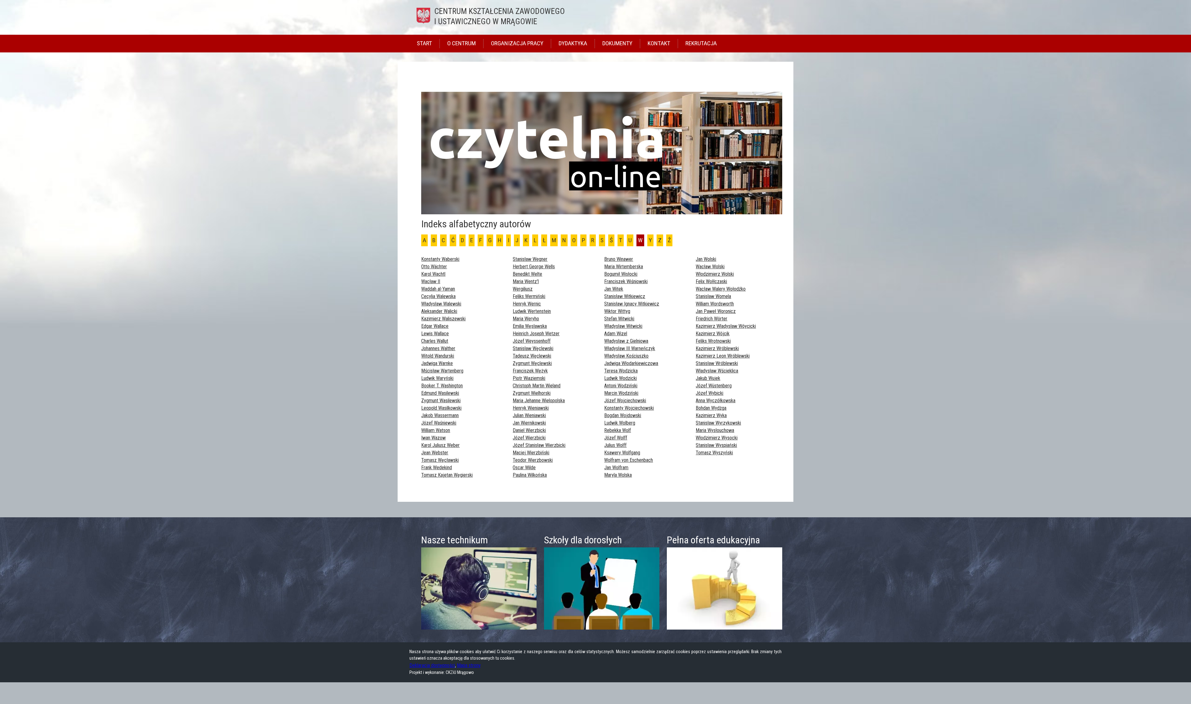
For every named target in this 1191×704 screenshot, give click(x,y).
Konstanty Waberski (440, 259)
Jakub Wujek (708, 378)
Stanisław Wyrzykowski (718, 423)
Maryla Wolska (618, 475)
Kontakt (659, 43)
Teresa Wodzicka (621, 371)
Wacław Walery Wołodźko (721, 289)
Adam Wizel (615, 333)
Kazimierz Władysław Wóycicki (726, 326)
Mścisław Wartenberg (442, 371)
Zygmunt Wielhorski (532, 393)
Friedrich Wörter (711, 319)
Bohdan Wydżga (711, 408)
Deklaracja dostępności (432, 665)
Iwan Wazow (433, 438)
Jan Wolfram (616, 467)
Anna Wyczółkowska (715, 400)
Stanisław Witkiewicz (624, 296)
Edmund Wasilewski (440, 393)
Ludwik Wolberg (619, 423)
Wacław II (430, 281)
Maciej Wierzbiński (531, 453)
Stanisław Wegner (530, 259)
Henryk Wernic (527, 304)
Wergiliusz (523, 289)
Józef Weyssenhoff (532, 341)
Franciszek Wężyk (530, 371)
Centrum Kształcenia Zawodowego (499, 16)
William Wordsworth (715, 304)
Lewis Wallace (435, 333)
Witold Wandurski (437, 356)
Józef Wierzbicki (529, 438)
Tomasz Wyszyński (714, 453)
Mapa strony (469, 665)
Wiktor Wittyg (617, 311)
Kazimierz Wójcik (712, 333)
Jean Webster (434, 453)
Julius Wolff (615, 445)
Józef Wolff (615, 438)
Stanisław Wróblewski (717, 363)
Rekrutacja (701, 43)
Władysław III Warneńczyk (629, 348)
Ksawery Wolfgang (622, 453)
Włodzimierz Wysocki (717, 438)
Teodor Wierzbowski (533, 460)
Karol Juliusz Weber (440, 445)
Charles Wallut (434, 341)
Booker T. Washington (442, 386)
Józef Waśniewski (438, 423)
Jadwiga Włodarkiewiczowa (631, 363)
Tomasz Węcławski (440, 460)
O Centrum (461, 43)
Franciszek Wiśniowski (626, 281)
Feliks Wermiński (529, 296)
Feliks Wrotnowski (713, 341)
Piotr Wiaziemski (529, 378)
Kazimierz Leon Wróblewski (723, 356)
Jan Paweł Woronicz (716, 311)
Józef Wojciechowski (625, 400)
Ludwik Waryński (437, 378)
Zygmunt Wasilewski (441, 400)
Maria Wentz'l (526, 281)
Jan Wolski (706, 259)
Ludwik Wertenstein (532, 311)
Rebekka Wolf (617, 430)
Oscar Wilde (524, 467)
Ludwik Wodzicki (620, 378)
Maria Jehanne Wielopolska (539, 400)
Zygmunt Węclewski (532, 363)
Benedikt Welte (527, 274)
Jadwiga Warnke (437, 363)
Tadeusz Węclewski (532, 356)
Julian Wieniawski (529, 415)
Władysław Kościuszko (626, 356)
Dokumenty (617, 43)
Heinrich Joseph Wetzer (536, 333)
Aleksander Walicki (439, 311)
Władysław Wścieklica (717, 371)
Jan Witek (613, 289)
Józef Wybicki (709, 393)
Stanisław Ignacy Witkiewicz (631, 304)
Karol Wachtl (433, 274)
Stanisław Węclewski (533, 348)
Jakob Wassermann (440, 415)
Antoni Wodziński (620, 386)
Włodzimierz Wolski (715, 274)
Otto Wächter (434, 267)
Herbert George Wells (534, 267)
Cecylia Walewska (438, 296)
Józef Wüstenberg (714, 386)
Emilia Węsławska (530, 326)
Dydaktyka (573, 43)
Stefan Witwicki (619, 319)
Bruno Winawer (618, 259)
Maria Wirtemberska (623, 267)
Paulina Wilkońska (530, 475)
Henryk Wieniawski (531, 408)
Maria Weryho (526, 319)
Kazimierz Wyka (711, 415)
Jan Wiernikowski (529, 423)
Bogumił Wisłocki (620, 274)
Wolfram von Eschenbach (628, 460)
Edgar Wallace (434, 326)
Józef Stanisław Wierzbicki (539, 445)
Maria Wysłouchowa (715, 430)
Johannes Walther (438, 348)
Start (424, 43)
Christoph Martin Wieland (536, 386)
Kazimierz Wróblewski (717, 348)
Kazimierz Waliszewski (443, 319)
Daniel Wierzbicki (529, 430)
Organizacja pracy (517, 43)
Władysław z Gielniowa (626, 341)
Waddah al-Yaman (438, 289)
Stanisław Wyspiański (716, 445)
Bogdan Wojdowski (622, 415)
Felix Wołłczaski (711, 281)
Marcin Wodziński (621, 393)
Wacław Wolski (710, 267)
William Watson (435, 430)
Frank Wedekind (436, 467)
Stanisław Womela (713, 296)
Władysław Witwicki (623, 326)
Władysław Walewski (441, 304)
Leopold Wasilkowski (441, 408)
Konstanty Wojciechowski (629, 408)
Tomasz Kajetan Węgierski (447, 475)
